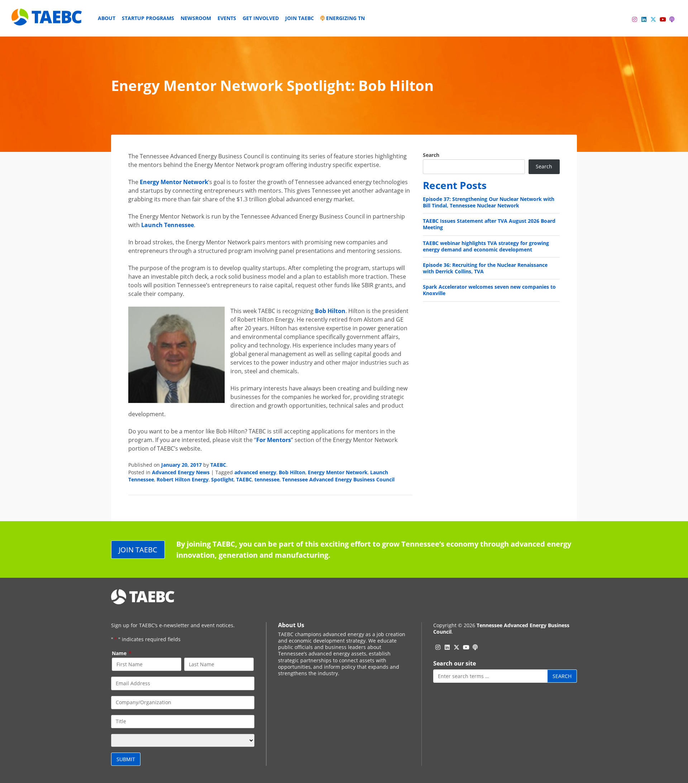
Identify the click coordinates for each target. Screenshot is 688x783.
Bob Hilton (330, 311)
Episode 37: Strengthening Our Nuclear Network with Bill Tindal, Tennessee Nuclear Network (488, 202)
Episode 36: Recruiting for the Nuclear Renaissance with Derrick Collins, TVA (485, 268)
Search (431, 155)
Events (227, 18)
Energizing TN (345, 18)
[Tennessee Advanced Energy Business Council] (47, 20)
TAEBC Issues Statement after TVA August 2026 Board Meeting (489, 224)
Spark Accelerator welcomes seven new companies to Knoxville (489, 290)
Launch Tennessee (167, 225)
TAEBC (218, 464)
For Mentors (273, 440)
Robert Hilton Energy (183, 479)
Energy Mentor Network (174, 182)
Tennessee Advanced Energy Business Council (338, 479)
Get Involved (261, 18)
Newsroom (196, 18)
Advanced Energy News (181, 472)
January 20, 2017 (181, 464)
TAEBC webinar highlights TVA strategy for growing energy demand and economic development (486, 246)
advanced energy (255, 472)
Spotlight (222, 479)
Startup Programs (148, 18)
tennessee (267, 479)
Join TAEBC (299, 18)
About (106, 18)
